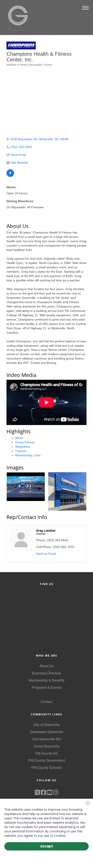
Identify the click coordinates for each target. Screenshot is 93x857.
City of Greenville (46, 724)
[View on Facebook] (10, 176)
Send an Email (46, 553)
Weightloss (22, 446)
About (19, 438)
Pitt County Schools (46, 767)
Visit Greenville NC (46, 738)
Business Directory (46, 673)
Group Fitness (25, 442)
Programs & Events (46, 687)
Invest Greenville (46, 746)
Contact (47, 701)
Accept (46, 846)
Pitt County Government (46, 760)
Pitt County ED (46, 753)
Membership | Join (27, 455)
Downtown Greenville (46, 731)
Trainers (20, 451)
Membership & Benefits (46, 680)
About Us (46, 665)
